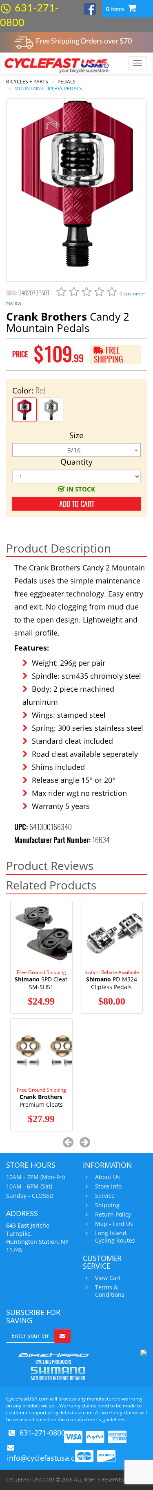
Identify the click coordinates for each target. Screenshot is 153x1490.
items (116, 8)
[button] (68, 1142)
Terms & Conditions (109, 1291)
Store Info (108, 1186)
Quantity (76, 462)
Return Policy (113, 1214)
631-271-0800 (42, 1433)
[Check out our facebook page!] (90, 7)
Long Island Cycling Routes (115, 1237)
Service (105, 1195)
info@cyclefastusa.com (46, 1458)
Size (76, 435)
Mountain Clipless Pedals (48, 88)
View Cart (108, 1278)
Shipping (107, 1205)
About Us (107, 1177)
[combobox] (76, 450)
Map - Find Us (114, 1224)
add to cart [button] (76, 504)
